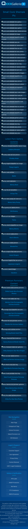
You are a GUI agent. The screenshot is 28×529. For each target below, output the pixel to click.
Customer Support (14, 450)
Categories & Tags (14, 426)
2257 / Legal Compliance (14, 466)
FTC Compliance (14, 490)
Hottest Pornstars (14, 430)
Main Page (14, 422)
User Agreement (14, 454)
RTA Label (14, 478)
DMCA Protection (14, 494)
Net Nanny (14, 486)
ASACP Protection (14, 482)
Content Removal (14, 462)
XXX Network (14, 438)
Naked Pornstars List (14, 434)
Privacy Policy (14, 458)
